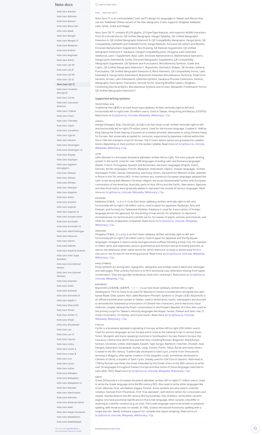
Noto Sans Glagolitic (67, 192)
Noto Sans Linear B (66, 353)
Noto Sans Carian (65, 97)
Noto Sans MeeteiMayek (69, 421)
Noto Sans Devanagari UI (69, 149)
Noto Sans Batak (65, 30)
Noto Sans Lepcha (66, 339)
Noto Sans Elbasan (66, 172)
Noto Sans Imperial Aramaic (71, 250)
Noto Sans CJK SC (65, 79)
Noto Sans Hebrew (66, 245)
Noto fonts (115, 428)
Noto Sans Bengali (66, 35)
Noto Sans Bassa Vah (67, 26)
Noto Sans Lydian (65, 368)
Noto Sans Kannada (67, 290)
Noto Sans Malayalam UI (69, 382)
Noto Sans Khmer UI (67, 314)
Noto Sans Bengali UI (67, 40)
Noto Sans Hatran (66, 240)
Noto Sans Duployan (67, 159)
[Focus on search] (255, 428)
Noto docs (64, 4)
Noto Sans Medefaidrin (68, 416)
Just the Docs (72, 428)
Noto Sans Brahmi (66, 50)
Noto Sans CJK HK (66, 64)
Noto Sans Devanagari (68, 145)
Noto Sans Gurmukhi (67, 221)
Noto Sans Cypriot (66, 135)
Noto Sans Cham (65, 115)
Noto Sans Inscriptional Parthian (69, 274)
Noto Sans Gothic (65, 197)
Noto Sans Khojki (65, 319)
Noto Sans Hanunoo (67, 236)
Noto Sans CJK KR (65, 74)
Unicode (133, 115)
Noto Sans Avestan (66, 11)
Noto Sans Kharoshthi (68, 305)
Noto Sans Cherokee (67, 120)
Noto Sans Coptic (65, 125)
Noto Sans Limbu (65, 344)
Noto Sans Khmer (66, 310)
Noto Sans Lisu (64, 358)
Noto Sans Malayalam (68, 378)
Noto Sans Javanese (67, 280)
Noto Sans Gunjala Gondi (69, 216)
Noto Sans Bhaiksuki (67, 45)
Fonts (97, 12)
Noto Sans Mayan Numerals (71, 412)
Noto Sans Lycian (65, 363)
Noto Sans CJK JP (65, 69)
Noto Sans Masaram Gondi (70, 402)
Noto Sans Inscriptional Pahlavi (69, 265)
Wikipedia (144, 115)
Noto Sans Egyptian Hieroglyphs (67, 166)
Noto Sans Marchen (67, 397)
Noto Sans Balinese (66, 16)
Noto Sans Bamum (66, 21)
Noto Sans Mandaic (67, 387)
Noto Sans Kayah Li (66, 300)
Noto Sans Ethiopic (66, 182)
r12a (167, 115)
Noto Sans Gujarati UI (68, 211)
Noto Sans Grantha (66, 202)
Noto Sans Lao (64, 329)
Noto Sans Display (66, 154)
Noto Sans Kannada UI (68, 295)
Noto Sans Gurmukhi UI (69, 226)
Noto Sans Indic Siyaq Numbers (68, 257)
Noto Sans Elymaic (66, 177)
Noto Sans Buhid (65, 60)
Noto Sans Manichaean (68, 392)
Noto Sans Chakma (66, 111)
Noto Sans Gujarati (66, 206)
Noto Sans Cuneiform (68, 130)
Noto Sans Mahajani (67, 373)
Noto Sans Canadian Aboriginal (67, 91)
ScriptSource (119, 115)
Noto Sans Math (65, 407)
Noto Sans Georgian (67, 187)
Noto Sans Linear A (66, 348)
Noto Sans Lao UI (65, 334)
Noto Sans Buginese (67, 55)
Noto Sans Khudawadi (68, 324)
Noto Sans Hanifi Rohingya (70, 231)
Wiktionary (157, 115)
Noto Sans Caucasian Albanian (67, 104)
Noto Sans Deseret (66, 140)
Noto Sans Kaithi (65, 285)
